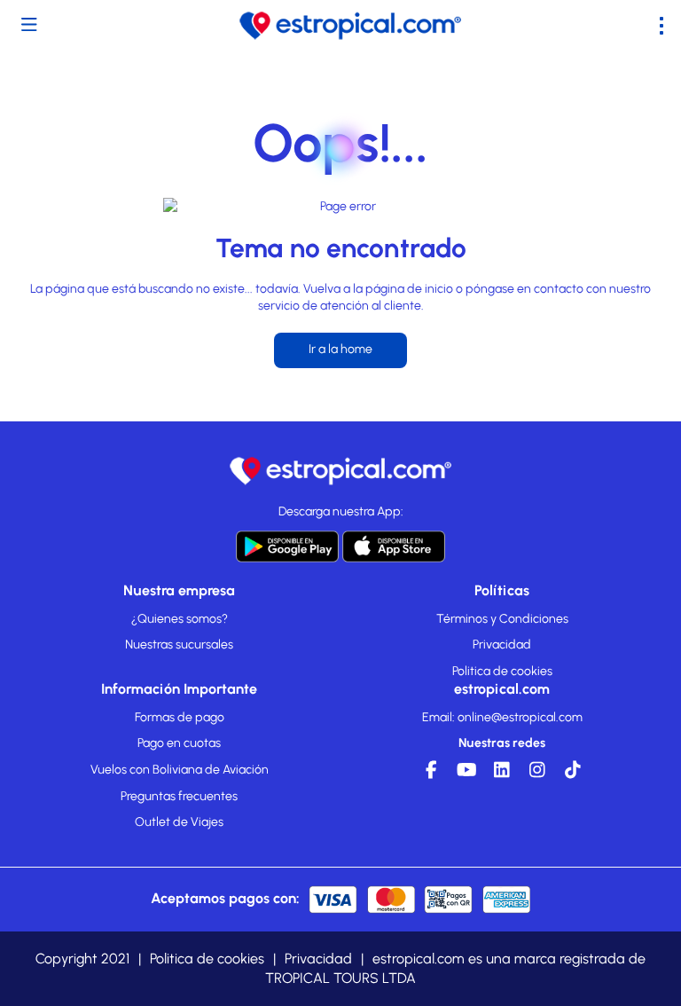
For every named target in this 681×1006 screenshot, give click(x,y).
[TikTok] (573, 774)
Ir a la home (340, 349)
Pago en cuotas (179, 743)
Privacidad (502, 644)
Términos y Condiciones (502, 618)
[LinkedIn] (502, 774)
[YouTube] (466, 774)
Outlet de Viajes (179, 821)
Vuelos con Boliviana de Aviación (179, 769)
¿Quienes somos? (179, 618)
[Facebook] (431, 774)
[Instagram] (537, 774)
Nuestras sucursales (179, 644)
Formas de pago (179, 717)
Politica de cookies (502, 671)
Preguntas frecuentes (179, 796)
